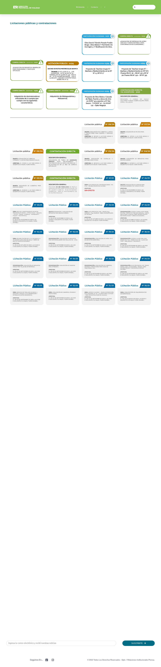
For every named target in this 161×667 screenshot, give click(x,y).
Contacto (94, 7)
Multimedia (80, 7)
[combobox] (144, 7)
